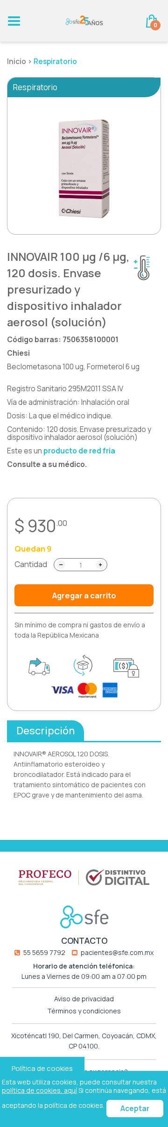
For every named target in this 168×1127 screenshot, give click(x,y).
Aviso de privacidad (84, 999)
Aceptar (134, 1108)
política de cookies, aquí (39, 1090)
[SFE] (84, 19)
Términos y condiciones (84, 1011)
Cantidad (30, 564)
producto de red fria (79, 451)
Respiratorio (55, 61)
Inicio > (20, 61)
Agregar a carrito (84, 595)
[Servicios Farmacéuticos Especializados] (84, 917)
